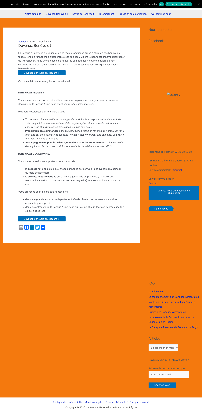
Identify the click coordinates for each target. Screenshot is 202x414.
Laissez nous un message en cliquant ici (174, 191)
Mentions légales (94, 402)
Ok (161, 4)
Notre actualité (33, 14)
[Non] (198, 4)
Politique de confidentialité (67, 402)
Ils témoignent (106, 14)
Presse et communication (133, 14)
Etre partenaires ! (139, 402)
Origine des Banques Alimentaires (167, 312)
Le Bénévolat (156, 291)
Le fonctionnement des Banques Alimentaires (174, 296)
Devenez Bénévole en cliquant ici (42, 72)
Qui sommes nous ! (161, 14)
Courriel (177, 170)
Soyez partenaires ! (83, 14)
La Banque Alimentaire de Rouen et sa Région (174, 327)
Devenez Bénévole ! (57, 14)
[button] (178, 14)
